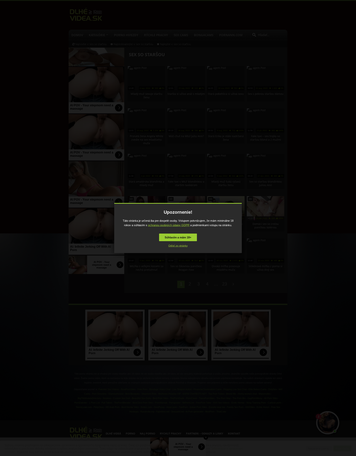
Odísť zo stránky (178, 245)
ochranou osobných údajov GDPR (168, 225)
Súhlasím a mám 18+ (178, 237)
